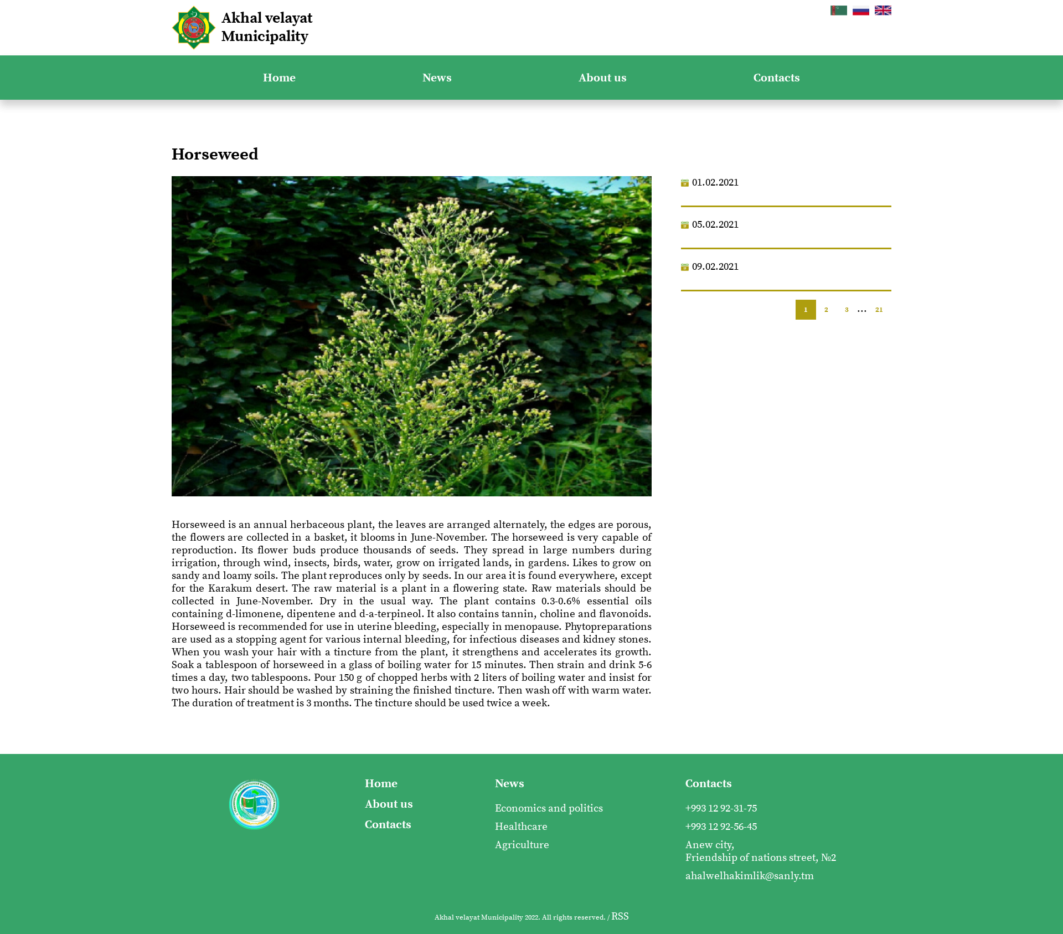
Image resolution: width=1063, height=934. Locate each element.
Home (279, 77)
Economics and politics (549, 808)
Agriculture (522, 845)
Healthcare (521, 826)
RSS (620, 916)
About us (603, 77)
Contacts (777, 77)
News (437, 77)
